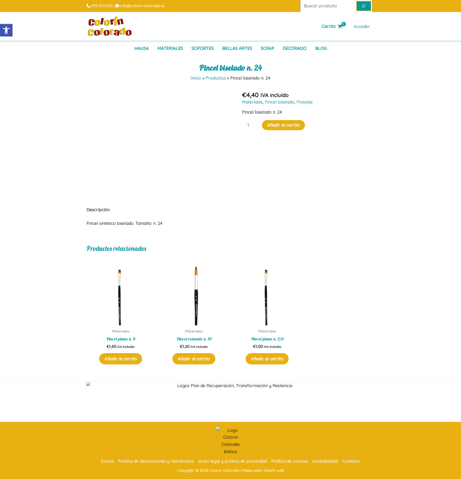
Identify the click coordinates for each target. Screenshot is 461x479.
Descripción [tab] (98, 209)
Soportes (203, 48)
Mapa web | (253, 470)
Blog (321, 48)
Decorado (295, 48)
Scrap (267, 48)
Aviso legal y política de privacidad (232, 461)
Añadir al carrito (283, 125)
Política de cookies (289, 461)
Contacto (351, 461)
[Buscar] (363, 6)
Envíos (107, 461)
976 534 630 (101, 5)
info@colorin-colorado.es (142, 5)
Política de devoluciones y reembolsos (156, 461)
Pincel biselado (279, 102)
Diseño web (274, 470)
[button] (6, 30)
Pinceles (305, 102)
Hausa (141, 48)
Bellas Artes (237, 48)
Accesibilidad (325, 461)
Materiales (170, 48)
